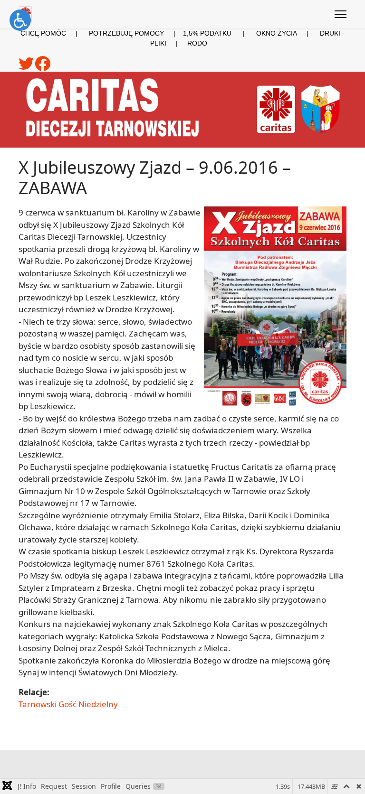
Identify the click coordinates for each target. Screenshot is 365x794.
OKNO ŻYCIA (288, 33)
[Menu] (340, 14)
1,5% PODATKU (207, 33)
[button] (20, 20)
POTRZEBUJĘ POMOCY (126, 33)
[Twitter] (27, 67)
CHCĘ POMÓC (43, 33)
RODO (197, 43)
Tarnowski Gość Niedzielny (68, 704)
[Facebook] (42, 67)
